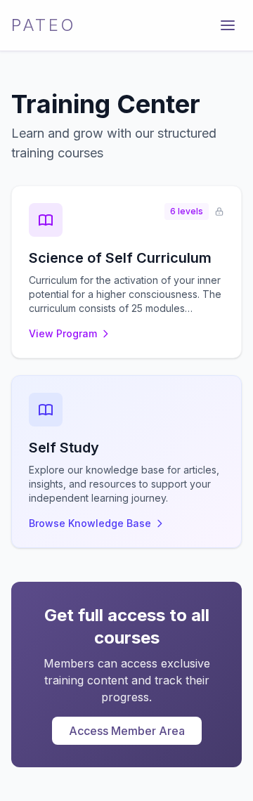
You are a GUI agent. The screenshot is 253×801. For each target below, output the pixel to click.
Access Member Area (127, 731)
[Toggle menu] (228, 25)
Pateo (44, 25)
